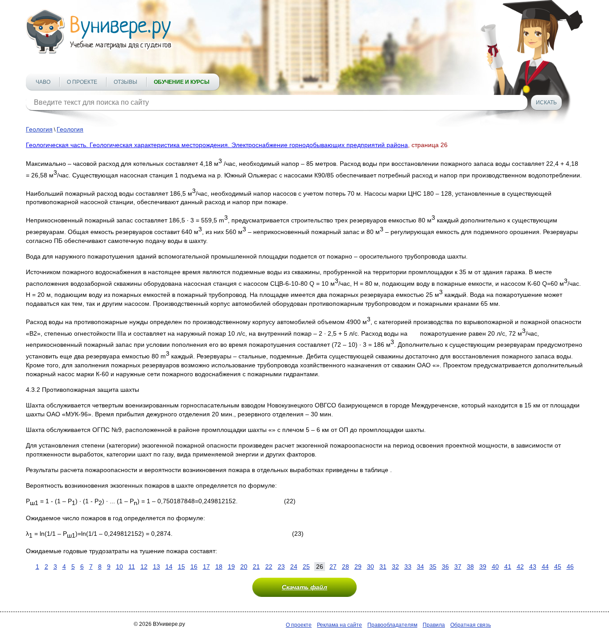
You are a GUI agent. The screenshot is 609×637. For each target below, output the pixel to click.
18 (218, 566)
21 (256, 566)
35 (432, 566)
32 (395, 566)
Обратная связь (470, 625)
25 (306, 566)
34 (420, 566)
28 (345, 566)
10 (119, 566)
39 (482, 566)
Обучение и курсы (182, 82)
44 (545, 566)
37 (457, 566)
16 (194, 566)
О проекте (82, 82)
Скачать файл (304, 587)
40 (495, 566)
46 (570, 566)
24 (293, 566)
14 (169, 566)
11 (131, 566)
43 (532, 566)
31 (383, 566)
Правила (434, 625)
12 (144, 566)
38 (470, 566)
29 (358, 566)
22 (268, 566)
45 (557, 566)
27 (333, 566)
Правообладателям (392, 625)
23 (281, 566)
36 (445, 566)
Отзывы (125, 82)
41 (507, 566)
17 (206, 566)
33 (407, 566)
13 (156, 566)
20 (243, 566)
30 (370, 566)
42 (520, 566)
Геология (39, 129)
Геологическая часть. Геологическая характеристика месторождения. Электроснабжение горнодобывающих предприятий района (217, 144)
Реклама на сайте (339, 625)
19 (231, 566)
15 (181, 566)
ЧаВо (43, 82)
